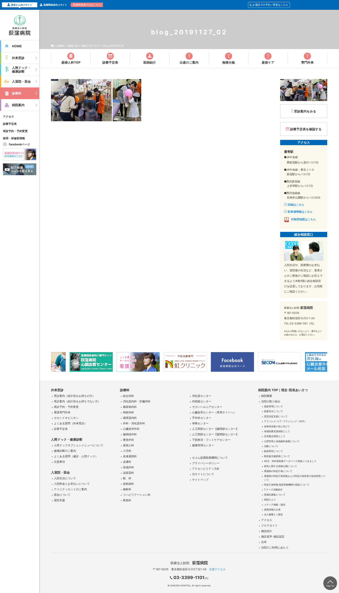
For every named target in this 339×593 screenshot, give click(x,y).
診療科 (61, 45)
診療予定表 (10, 123)
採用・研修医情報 (14, 138)
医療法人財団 (189, 563)
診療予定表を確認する (306, 129)
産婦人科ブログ (90, 45)
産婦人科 (73, 45)
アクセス (8, 116)
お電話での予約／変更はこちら (270, 4)
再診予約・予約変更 (15, 131)
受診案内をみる (305, 111)
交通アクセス (217, 569)
